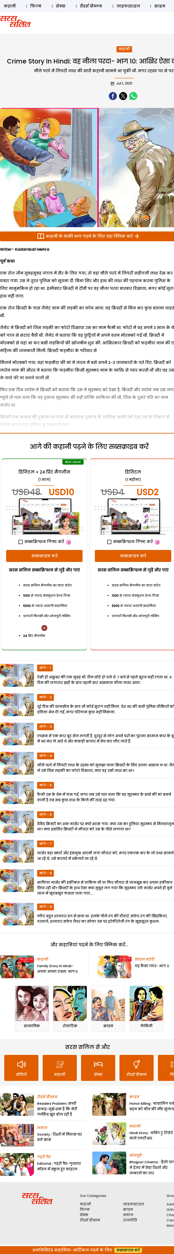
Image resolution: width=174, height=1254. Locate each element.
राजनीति (130, 1220)
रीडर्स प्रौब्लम (91, 6)
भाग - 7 (45, 843)
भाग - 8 (45, 873)
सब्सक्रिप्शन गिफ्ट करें (43, 541)
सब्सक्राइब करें (44, 556)
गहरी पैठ (44, 1157)
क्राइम (159, 6)
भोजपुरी (135, 1155)
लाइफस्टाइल (128, 6)
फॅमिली (146, 1026)
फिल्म (35, 6)
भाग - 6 (45, 814)
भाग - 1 (45, 667)
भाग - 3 (45, 726)
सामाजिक (32, 1026)
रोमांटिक (70, 1026)
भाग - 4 (45, 755)
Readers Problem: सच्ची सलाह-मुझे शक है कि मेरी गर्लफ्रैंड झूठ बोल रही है (57, 1109)
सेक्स (60, 6)
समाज (42, 1127)
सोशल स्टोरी (144, 959)
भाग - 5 (45, 785)
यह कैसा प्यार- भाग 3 (152, 966)
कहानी (10, 6)
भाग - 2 (45, 697)
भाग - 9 (45, 906)
